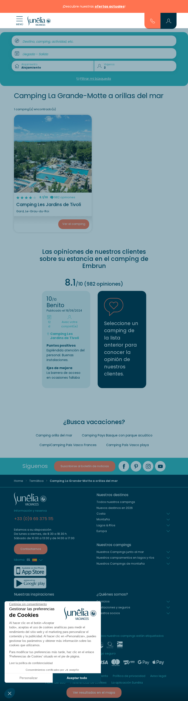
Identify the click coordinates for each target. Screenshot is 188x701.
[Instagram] (148, 466)
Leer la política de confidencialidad (31, 663)
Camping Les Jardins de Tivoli (48, 204)
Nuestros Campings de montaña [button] (121, 564)
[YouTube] (160, 466)
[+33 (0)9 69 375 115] (152, 20)
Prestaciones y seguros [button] (113, 607)
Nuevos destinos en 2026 (115, 508)
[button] (9, 693)
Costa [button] (101, 514)
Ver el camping (73, 224)
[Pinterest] (136, 466)
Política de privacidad (129, 676)
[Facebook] (124, 466)
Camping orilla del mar (54, 435)
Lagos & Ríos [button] (106, 525)
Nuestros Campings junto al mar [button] (120, 552)
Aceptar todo (77, 678)
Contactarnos (30, 549)
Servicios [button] (103, 601)
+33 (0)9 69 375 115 (33, 519)
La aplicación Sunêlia (127, 682)
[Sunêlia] (39, 21)
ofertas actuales (109, 6)
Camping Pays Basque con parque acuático (117, 435)
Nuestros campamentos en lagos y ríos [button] (125, 558)
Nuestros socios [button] (108, 613)
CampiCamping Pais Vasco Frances (68, 445)
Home (18, 481)
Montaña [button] (103, 519)
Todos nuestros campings (116, 502)
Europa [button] (102, 531)
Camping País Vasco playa (127, 445)
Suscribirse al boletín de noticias (85, 466)
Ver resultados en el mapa (94, 692)
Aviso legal (158, 676)
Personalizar (28, 678)
